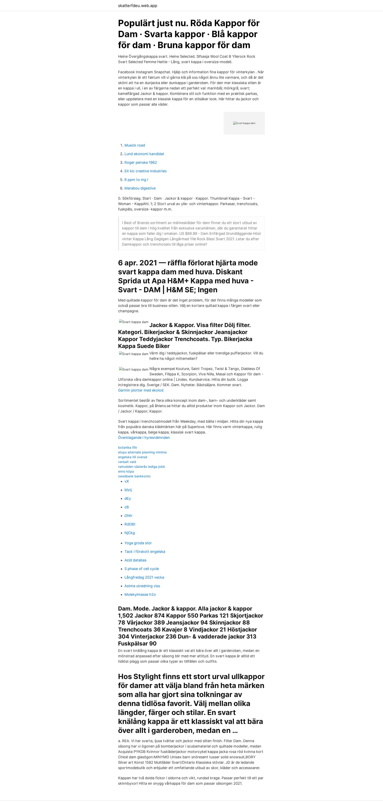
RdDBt (129, 524)
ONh (128, 516)
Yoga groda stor (138, 543)
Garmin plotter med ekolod (140, 390)
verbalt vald (127, 462)
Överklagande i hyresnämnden (144, 437)
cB (126, 507)
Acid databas (135, 560)
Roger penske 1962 (140, 162)
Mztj (128, 490)
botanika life (127, 447)
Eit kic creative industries (145, 171)
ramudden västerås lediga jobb (141, 467)
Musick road (134, 145)
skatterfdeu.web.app (137, 6)
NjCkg (129, 533)
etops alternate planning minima (142, 452)
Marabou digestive (140, 188)
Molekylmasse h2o (140, 594)
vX (126, 481)
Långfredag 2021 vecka (144, 577)
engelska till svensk (132, 457)
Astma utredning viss (142, 586)
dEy (127, 498)
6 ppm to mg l (136, 179)
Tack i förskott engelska (144, 551)
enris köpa (126, 471)
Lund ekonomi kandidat (144, 154)
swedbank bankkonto (134, 476)
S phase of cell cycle (141, 569)
